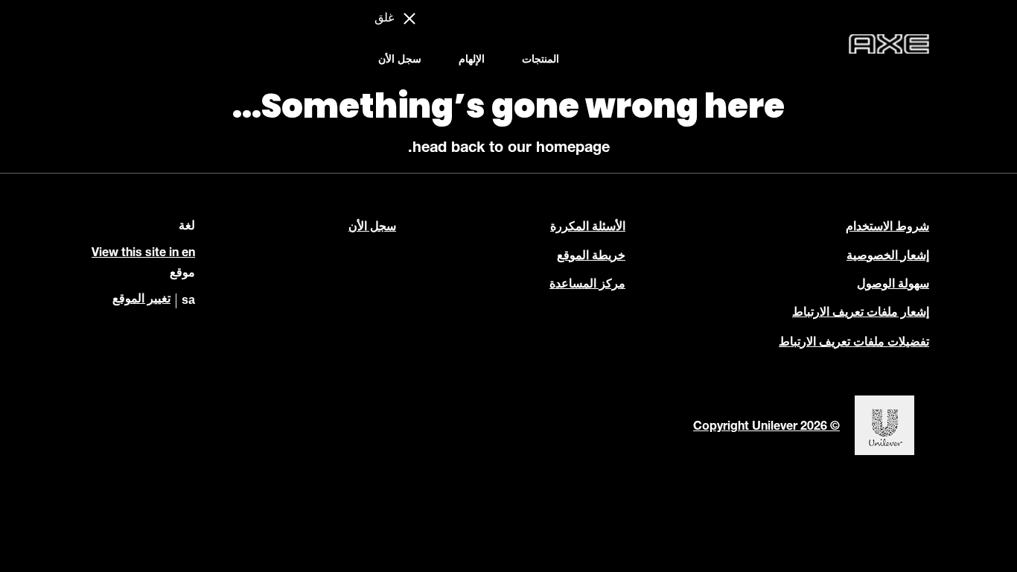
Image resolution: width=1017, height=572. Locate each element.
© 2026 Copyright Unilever (766, 427)
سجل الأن (399, 60)
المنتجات (540, 60)
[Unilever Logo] (884, 453)
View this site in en (143, 254)
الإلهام (472, 60)
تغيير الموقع (141, 300)
